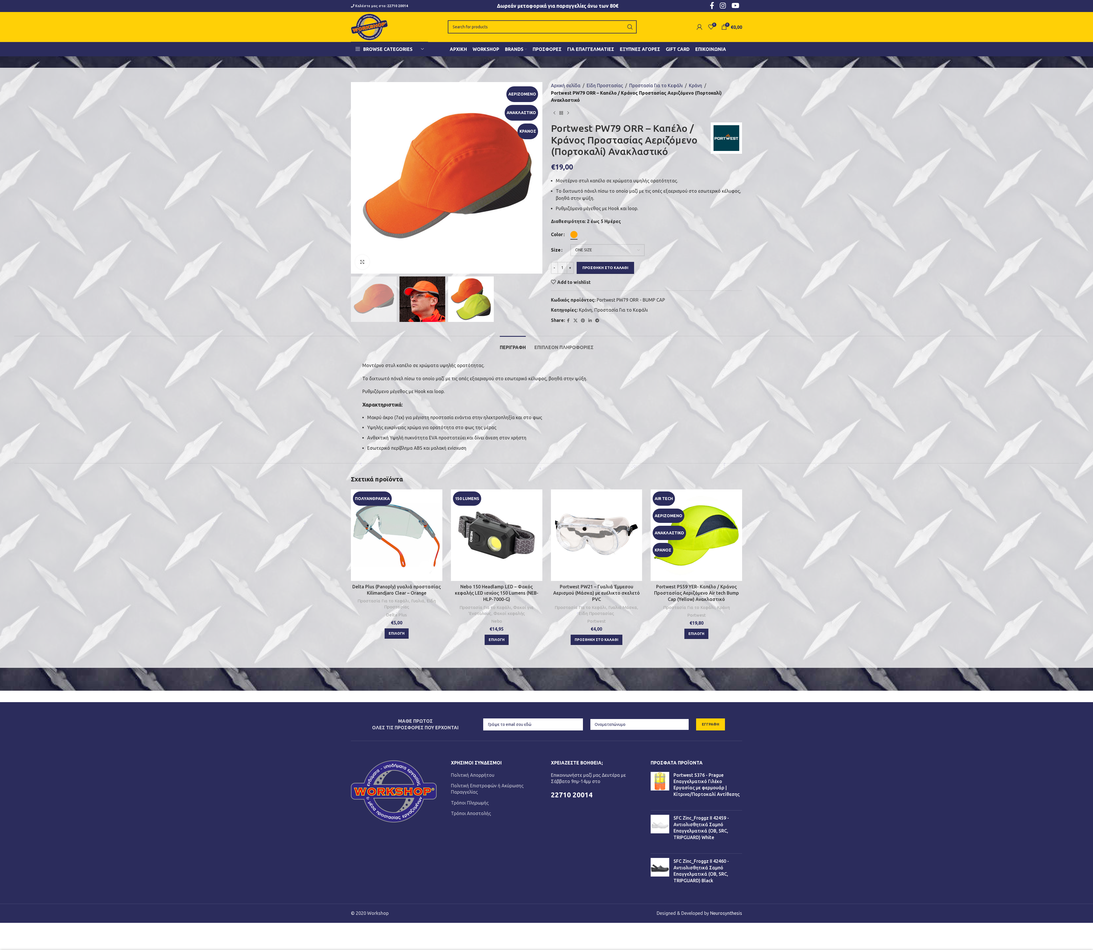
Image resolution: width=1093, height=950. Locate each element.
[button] (596, 640)
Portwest (596, 621)
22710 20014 (397, 6)
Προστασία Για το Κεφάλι (656, 85)
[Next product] (568, 113)
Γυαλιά (417, 600)
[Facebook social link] (568, 320)
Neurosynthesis (726, 913)
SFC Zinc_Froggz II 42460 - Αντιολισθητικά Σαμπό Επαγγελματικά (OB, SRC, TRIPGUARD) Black (701, 871)
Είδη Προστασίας (605, 85)
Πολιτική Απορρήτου (472, 775)
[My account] (699, 27)
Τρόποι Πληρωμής (470, 802)
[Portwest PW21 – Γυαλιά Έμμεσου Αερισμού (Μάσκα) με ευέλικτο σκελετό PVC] (596, 535)
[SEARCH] (630, 26)
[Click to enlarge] (362, 262)
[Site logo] (369, 26)
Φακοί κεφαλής (509, 613)
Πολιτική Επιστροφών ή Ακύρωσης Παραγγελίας (487, 788)
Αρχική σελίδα (565, 85)
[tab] (513, 344)
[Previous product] (554, 113)
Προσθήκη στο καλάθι (605, 268)
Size (556, 249)
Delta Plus (396, 614)
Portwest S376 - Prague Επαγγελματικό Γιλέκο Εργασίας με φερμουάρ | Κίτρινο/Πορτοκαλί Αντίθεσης (707, 784)
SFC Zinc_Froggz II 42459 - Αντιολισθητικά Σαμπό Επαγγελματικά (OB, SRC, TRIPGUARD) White (701, 827)
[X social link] (575, 320)
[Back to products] (561, 113)
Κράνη (695, 85)
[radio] (574, 234)
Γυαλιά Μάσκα (622, 607)
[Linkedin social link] (590, 320)
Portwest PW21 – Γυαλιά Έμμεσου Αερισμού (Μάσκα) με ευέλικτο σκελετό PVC (596, 593)
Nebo (496, 621)
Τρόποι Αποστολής (471, 813)
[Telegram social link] (597, 320)
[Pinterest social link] (583, 320)
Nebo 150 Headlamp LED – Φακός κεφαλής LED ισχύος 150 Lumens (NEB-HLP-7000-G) (496, 593)
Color (557, 234)
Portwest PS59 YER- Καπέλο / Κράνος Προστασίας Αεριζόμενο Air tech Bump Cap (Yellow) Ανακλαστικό (696, 593)
